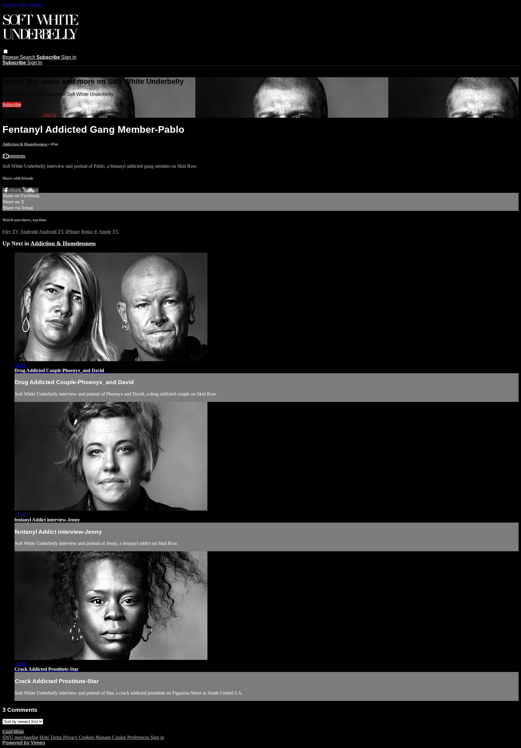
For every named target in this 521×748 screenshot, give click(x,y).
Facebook (12, 190)
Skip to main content (22, 5)
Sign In (34, 62)
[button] (6, 51)
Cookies (87, 737)
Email (32, 190)
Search (28, 57)
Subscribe (11, 104)
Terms (56, 737)
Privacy (71, 737)
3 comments (13, 155)
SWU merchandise (20, 737)
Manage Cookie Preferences (123, 737)
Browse (11, 57)
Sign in (68, 57)
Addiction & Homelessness (25, 144)
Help (44, 737)
